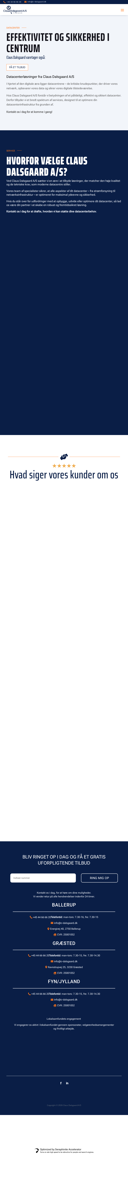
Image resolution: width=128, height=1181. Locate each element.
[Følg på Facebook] (60, 1083)
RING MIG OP (99, 878)
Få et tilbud (17, 67)
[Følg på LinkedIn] (67, 1083)
